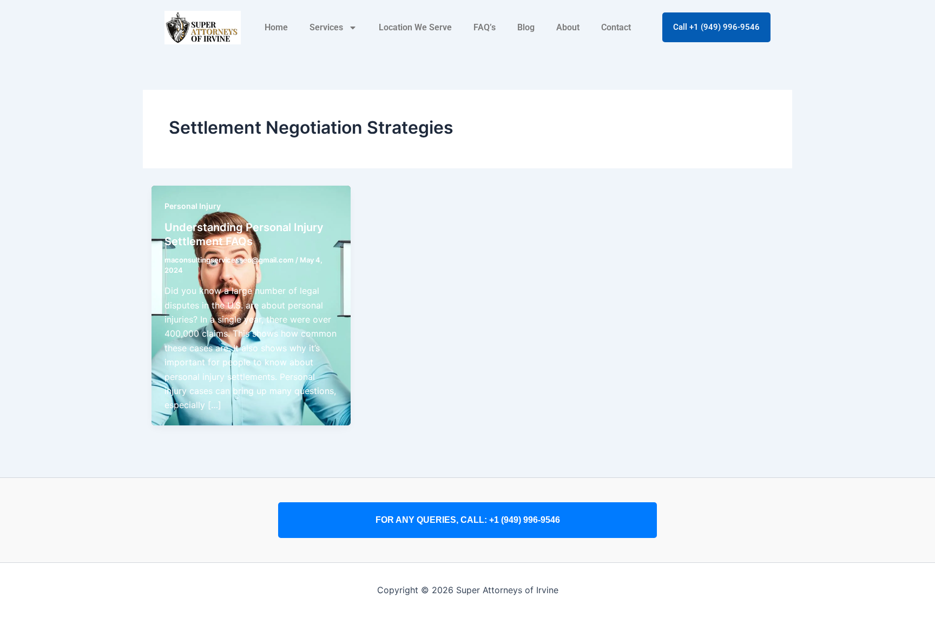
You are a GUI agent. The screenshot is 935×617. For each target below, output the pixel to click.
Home (276, 27)
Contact (616, 27)
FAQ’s (484, 27)
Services (326, 27)
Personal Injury (192, 206)
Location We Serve (415, 27)
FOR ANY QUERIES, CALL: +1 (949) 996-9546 (468, 519)
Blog (526, 27)
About (568, 27)
